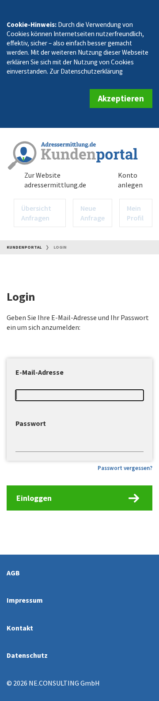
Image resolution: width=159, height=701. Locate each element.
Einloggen (34, 498)
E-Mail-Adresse (39, 372)
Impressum (25, 600)
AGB (13, 572)
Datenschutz (27, 655)
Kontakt (20, 627)
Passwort (30, 423)
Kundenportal (24, 247)
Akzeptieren (121, 98)
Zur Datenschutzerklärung (86, 71)
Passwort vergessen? (125, 468)
